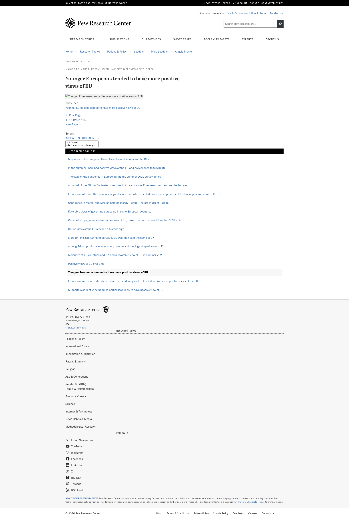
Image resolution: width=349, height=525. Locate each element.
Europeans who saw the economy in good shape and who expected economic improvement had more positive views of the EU (144, 194)
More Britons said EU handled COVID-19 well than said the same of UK (111, 237)
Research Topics (82, 39)
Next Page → (73, 124)
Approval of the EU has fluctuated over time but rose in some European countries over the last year (128, 185)
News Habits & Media (78, 419)
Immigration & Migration (80, 354)
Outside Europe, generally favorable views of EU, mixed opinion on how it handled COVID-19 (124, 220)
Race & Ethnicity (75, 361)
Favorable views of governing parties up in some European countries (109, 211)
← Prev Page (73, 115)
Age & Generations (76, 376)
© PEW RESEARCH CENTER (82, 138)
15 (84, 120)
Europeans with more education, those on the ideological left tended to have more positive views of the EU (133, 281)
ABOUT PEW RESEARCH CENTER (82, 498)
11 (71, 120)
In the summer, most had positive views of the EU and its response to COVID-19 (116, 168)
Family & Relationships (79, 388)
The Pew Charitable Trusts (251, 501)
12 (74, 120)
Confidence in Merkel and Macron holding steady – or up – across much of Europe (118, 203)
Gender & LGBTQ (75, 384)
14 (80, 120)
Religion (70, 369)
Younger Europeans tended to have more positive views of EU (102, 107)
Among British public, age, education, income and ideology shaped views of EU (116, 246)
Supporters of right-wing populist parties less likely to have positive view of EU (115, 290)
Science (70, 404)
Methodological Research (80, 426)
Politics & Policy (75, 338)
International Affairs (77, 346)
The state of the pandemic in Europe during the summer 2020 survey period (114, 176)
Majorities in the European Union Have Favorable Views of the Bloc (109, 69)
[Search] (280, 24)
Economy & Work (75, 396)
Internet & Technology (78, 411)
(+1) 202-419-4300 (75, 327)
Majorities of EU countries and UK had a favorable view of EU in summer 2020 (115, 255)
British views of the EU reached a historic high (96, 229)
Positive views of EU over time (86, 263)
